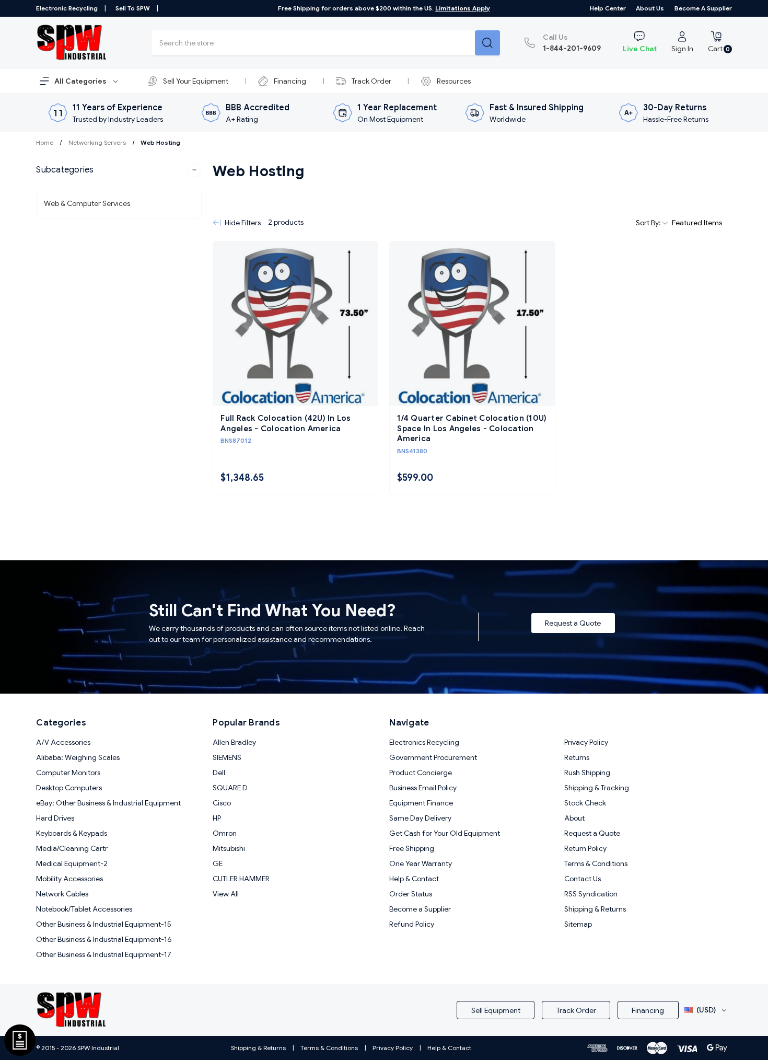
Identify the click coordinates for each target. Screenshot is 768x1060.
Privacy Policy (586, 742)
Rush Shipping (587, 772)
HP (217, 818)
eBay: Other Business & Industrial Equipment (108, 803)
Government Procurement (433, 757)
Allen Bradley (234, 742)
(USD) (706, 1010)
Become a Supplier (703, 8)
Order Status (410, 893)
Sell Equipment (495, 1010)
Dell (219, 772)
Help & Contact (414, 878)
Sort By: (649, 222)
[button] (119, 169)
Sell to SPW (132, 8)
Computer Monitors (68, 772)
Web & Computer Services (87, 203)
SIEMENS (227, 757)
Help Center (608, 8)
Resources (454, 81)
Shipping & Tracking (596, 787)
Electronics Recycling (424, 742)
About (574, 818)
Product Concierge (420, 772)
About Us (650, 8)
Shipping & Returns (595, 909)
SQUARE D (230, 787)
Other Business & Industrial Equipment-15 (103, 924)
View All (226, 893)
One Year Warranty (420, 863)
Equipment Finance (421, 803)
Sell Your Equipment (195, 81)
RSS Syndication (591, 893)
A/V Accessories (63, 742)
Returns (576, 757)
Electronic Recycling (67, 8)
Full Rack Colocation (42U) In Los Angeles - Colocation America (285, 423)
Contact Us (582, 878)
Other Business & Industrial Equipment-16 (104, 939)
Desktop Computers (69, 787)
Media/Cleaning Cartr (72, 848)
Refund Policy (411, 924)
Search (487, 42)
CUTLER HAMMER (241, 878)
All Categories (81, 81)
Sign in (682, 48)
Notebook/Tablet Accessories (84, 909)
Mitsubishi (229, 848)
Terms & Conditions (595, 863)
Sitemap (578, 924)
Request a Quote (573, 623)
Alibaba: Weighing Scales (78, 757)
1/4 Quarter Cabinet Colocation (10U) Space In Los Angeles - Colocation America (471, 428)
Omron (225, 833)
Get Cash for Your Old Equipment (444, 833)
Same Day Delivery (420, 818)
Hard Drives (55, 818)
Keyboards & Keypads (71, 833)
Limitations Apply (462, 8)
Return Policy (585, 848)
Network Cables (62, 893)
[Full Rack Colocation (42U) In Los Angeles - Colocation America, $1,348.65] (295, 323)
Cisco (222, 803)
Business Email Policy (423, 787)
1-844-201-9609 (572, 42)
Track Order (371, 81)
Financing (290, 81)
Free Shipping (411, 848)
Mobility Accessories (69, 878)
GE (218, 863)
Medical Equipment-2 (72, 863)
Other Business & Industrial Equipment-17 (103, 954)
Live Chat (640, 48)
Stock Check (585, 803)
